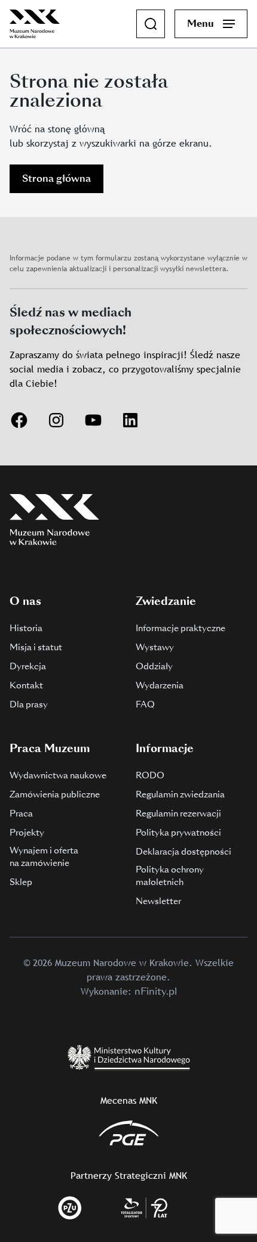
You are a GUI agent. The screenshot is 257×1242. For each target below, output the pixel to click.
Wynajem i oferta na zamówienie (44, 856)
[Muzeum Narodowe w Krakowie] (35, 23)
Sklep (21, 882)
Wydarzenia (159, 685)
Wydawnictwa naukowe (58, 775)
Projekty (27, 833)
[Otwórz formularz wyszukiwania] (150, 24)
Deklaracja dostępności (183, 852)
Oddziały (154, 666)
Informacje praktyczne (180, 628)
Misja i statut (36, 647)
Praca (21, 813)
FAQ (145, 704)
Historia (26, 628)
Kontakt (26, 685)
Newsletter (158, 901)
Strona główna (56, 178)
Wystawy (155, 647)
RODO (150, 775)
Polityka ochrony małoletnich (170, 876)
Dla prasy (29, 704)
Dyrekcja (28, 666)
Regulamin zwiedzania (180, 794)
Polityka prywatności (178, 833)
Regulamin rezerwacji (178, 813)
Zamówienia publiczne (55, 794)
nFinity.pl (155, 991)
